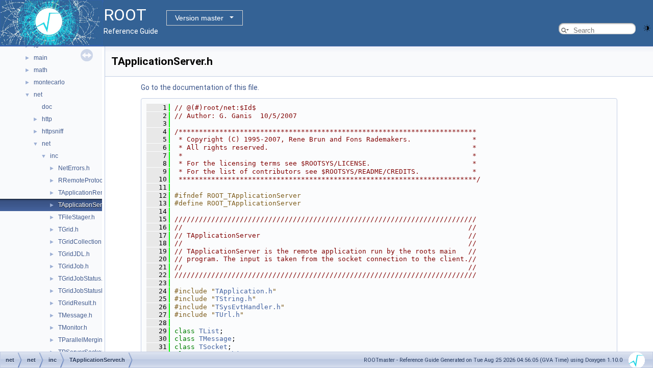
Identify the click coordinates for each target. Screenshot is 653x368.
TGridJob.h (73, 266)
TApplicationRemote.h (88, 192)
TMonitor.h (72, 327)
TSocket (213, 347)
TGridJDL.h (74, 254)
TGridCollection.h (82, 241)
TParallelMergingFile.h (89, 339)
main (40, 57)
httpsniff (52, 131)
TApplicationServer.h (86, 205)
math (40, 70)
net (38, 94)
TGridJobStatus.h (82, 278)
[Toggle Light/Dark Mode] (646, 27)
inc (54, 155)
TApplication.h (243, 291)
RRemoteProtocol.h (85, 180)
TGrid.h (68, 229)
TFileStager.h (76, 217)
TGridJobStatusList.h (87, 290)
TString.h (233, 299)
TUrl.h (227, 314)
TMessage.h (75, 315)
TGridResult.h (77, 303)
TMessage (215, 338)
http (47, 119)
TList (209, 331)
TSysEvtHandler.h (248, 307)
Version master (199, 18)
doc (47, 106)
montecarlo (49, 82)
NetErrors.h (74, 168)
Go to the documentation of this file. (200, 87)
